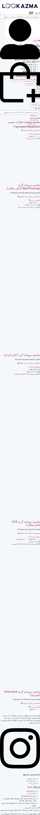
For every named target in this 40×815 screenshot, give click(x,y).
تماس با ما (32, 120)
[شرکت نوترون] (34, 542)
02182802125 (31, 791)
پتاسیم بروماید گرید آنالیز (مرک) (22, 355)
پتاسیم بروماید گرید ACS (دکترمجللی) (26, 523)
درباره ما (33, 118)
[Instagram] (20, 771)
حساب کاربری (31, 125)
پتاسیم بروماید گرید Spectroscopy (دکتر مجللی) (23, 186)
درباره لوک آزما (31, 781)
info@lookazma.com (28, 796)
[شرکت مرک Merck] (32, 205)
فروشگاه (33, 115)
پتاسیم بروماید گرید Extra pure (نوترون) (22, 693)
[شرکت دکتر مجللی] (33, 138)
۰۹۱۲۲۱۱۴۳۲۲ (31, 794)
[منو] (34, 105)
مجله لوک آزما (31, 122)
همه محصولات (31, 779)
